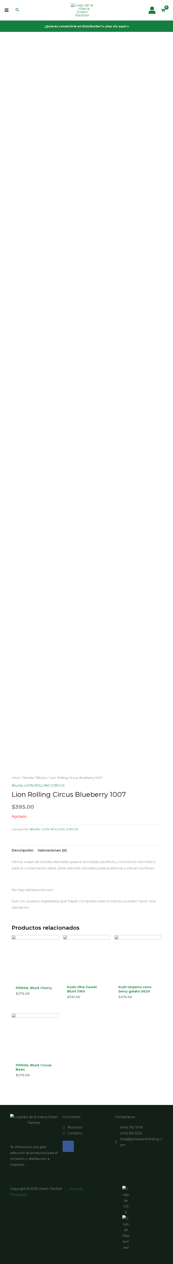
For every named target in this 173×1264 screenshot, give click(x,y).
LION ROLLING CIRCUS (44, 785)
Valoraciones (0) (52, 850)
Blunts (41, 777)
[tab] (22, 850)
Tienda (28, 777)
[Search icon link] (18, 10)
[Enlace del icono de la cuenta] (152, 10)
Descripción (22, 850)
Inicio (16, 777)
